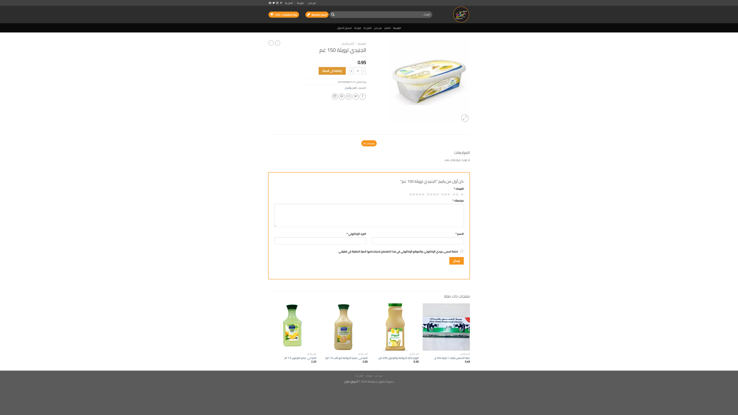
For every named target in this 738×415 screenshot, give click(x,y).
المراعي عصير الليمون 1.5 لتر (300, 358)
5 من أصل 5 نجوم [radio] (417, 194)
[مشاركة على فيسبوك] (362, 96)
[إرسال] (333, 14)
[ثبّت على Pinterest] (342, 96)
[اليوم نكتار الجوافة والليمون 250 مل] (395, 327)
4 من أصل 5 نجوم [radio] (433, 194)
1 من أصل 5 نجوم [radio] (463, 194)
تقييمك (459, 188)
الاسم (459, 234)
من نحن (312, 3)
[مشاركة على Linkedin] (335, 96)
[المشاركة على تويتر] (355, 96)
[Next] (269, 336)
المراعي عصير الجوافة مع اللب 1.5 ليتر (346, 358)
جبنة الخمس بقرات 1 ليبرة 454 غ (452, 358)
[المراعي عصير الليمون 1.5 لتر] (293, 327)
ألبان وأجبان (348, 43)
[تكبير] (465, 118)
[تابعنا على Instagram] (277, 3)
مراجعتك (458, 200)
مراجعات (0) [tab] (369, 143)
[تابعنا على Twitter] (274, 3)
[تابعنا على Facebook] (281, 3)
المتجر (387, 28)
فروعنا (300, 3)
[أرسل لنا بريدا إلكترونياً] (270, 3)
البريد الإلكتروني (356, 234)
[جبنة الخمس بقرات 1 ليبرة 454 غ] (446, 327)
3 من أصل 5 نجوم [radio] (446, 194)
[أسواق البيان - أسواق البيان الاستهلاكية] (454, 14)
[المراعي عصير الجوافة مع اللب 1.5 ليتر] (344, 327)
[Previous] (470, 336)
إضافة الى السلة (332, 71)
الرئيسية (397, 28)
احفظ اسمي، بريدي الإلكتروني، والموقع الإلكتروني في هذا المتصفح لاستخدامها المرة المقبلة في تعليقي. (398, 251)
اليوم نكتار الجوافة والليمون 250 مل (398, 358)
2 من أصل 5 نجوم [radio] (456, 194)
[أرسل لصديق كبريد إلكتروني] (349, 96)
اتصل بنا (289, 3)
